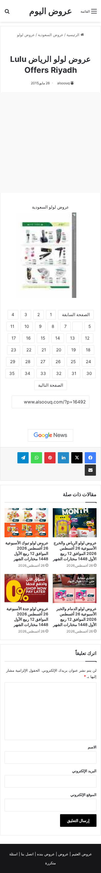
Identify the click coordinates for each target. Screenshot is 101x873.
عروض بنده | (45, 854)
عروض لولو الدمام (38, 47)
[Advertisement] (50, 142)
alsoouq (63, 83)
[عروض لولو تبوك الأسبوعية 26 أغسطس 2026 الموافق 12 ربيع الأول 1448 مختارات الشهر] (26, 522)
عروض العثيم (81, 854)
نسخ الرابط (51, 414)
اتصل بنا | (27, 854)
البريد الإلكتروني (84, 771)
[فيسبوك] (90, 457)
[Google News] (50, 435)
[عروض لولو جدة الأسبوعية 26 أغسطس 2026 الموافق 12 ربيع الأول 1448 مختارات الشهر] (26, 588)
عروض (63, 854)
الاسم (92, 747)
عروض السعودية (50, 34)
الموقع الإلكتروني (83, 794)
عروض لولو (26, 34)
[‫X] (76, 457)
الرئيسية (73, 34)
